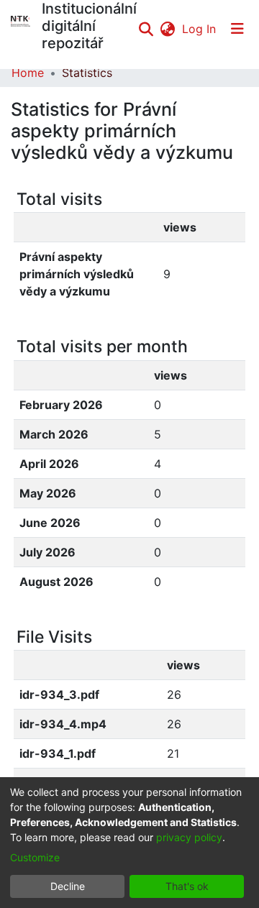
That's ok (187, 886)
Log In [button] (199, 29)
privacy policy (189, 837)
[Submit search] (146, 28)
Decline (67, 886)
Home (28, 72)
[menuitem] (167, 28)
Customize (35, 857)
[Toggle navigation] (237, 28)
